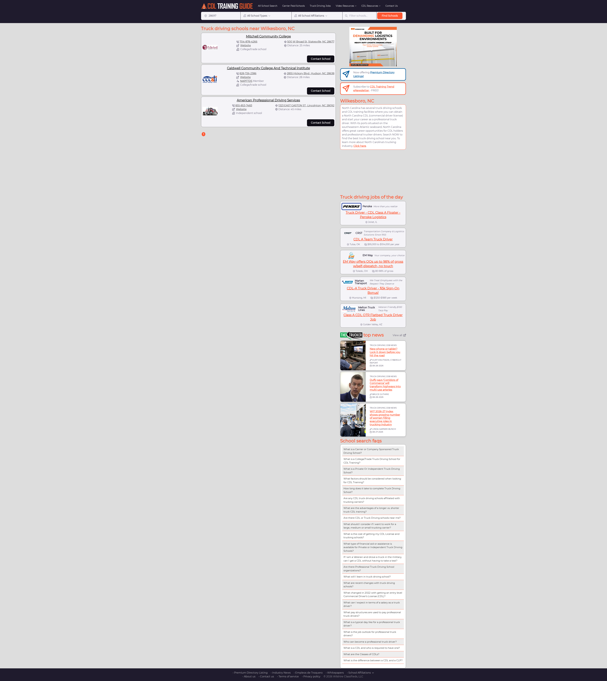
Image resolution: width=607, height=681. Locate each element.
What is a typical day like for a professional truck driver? (371, 624)
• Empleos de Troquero (308, 672)
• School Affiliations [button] (359, 672)
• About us (248, 676)
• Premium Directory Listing (250, 672)
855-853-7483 (243, 105)
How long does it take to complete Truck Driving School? (371, 490)
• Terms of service (288, 676)
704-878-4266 (248, 41)
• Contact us (266, 676)
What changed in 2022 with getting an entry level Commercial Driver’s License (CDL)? (372, 594)
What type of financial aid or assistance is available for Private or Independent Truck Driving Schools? (372, 547)
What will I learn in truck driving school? (367, 576)
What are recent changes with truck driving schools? (369, 584)
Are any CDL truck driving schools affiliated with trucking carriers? (371, 500)
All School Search (267, 5)
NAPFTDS (246, 80)
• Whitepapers (335, 672)
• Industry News (281, 672)
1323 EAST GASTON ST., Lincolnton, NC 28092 (306, 105)
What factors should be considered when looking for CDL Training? (372, 480)
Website (245, 45)
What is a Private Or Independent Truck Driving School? (371, 470)
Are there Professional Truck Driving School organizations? (368, 568)
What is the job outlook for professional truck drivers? (369, 633)
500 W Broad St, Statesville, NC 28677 (310, 41)
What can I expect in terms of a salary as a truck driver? (371, 604)
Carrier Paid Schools (293, 5)
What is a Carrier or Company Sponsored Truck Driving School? (371, 451)
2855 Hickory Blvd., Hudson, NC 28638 (310, 73)
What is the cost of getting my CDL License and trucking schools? (371, 535)
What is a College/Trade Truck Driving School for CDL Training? (371, 461)
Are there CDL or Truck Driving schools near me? (372, 517)
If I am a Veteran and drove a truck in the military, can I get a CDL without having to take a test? (372, 559)
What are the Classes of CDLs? (361, 654)
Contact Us (391, 5)
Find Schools (390, 15)
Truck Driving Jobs (320, 5)
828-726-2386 (247, 73)
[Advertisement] (373, 172)
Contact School (320, 58)
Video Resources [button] (345, 5)
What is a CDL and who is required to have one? (371, 647)
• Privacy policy (311, 676)
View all (397, 335)
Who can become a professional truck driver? (370, 641)
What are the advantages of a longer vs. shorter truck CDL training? (371, 510)
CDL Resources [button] (369, 5)
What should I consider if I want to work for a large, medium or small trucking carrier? (369, 526)
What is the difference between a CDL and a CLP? (373, 660)
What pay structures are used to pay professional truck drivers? (372, 614)
